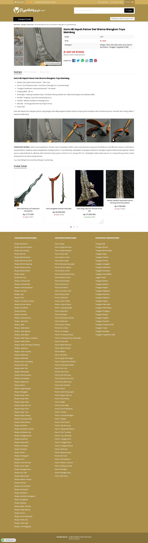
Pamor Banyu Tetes (62, 257)
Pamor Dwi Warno (61, 287)
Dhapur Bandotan (21, 244)
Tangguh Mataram (102, 294)
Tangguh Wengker (102, 331)
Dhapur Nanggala (21, 392)
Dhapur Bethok (20, 254)
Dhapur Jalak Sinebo (22, 341)
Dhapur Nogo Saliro (21, 399)
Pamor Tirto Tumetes (63, 432)
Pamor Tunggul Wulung (64, 446)
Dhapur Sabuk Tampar (22, 479)
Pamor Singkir (60, 402)
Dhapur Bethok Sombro (23, 261)
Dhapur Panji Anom (21, 442)
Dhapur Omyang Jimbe (23, 419)
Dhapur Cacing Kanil (22, 281)
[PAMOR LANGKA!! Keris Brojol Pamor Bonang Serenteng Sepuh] (120, 184)
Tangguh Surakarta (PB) (104, 324)
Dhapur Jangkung (21, 348)
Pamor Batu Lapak (61, 261)
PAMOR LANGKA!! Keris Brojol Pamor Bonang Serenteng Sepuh (120, 201)
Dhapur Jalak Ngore (21, 335)
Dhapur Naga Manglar (22, 388)
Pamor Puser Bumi (62, 372)
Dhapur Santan (20, 483)
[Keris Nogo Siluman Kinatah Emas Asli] (89, 188)
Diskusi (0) (44, 72)
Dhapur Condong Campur (24, 301)
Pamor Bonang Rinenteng (64, 274)
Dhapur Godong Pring (22, 318)
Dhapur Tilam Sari (106, 45)
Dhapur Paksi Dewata (22, 422)
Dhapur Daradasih (21, 308)
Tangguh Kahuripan (102, 271)
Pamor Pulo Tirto (61, 368)
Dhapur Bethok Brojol (22, 257)
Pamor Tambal (60, 412)
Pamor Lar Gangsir (62, 331)
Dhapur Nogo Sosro (21, 409)
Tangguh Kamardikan (103, 274)
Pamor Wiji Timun (61, 476)
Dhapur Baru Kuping (21, 250)
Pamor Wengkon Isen (63, 473)
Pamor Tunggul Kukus (63, 442)
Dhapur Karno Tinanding (23, 362)
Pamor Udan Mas (61, 449)
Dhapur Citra (19, 298)
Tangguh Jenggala (102, 264)
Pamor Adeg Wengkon (63, 250)
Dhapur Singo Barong (22, 510)
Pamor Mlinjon (60, 351)
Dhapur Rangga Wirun (22, 469)
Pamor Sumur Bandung (63, 409)
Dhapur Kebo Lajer (21, 365)
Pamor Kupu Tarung (62, 324)
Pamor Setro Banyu (62, 399)
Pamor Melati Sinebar (63, 348)
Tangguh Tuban (101, 328)
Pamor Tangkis (60, 419)
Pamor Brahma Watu (63, 277)
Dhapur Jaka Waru (21, 321)
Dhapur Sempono (21, 493)
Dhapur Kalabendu (21, 355)
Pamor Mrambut (61, 355)
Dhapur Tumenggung (22, 526)
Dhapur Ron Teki (20, 473)
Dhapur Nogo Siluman (22, 405)
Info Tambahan (31, 72)
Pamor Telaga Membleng (64, 429)
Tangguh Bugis (101, 254)
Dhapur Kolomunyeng (22, 375)
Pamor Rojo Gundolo (62, 385)
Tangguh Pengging (102, 311)
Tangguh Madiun (101, 281)
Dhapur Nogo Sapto (21, 402)
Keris (116, 45)
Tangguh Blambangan (103, 250)
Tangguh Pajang (101, 301)
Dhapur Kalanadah (21, 358)
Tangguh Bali (100, 244)
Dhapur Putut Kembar (22, 462)
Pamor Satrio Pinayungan (64, 392)
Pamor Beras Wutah (62, 271)
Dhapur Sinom (19, 513)
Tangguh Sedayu (101, 314)
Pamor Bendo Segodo (63, 267)
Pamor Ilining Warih (62, 294)
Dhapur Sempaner (21, 489)
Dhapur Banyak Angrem (23, 247)
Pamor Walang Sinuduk (63, 466)
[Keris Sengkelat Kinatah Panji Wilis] (59, 188)
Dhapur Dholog (20, 311)
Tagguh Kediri (100, 277)
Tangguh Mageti (101, 287)
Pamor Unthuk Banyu (63, 459)
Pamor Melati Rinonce (63, 345)
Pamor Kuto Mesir (61, 328)
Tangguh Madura (101, 284)
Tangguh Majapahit (102, 291)
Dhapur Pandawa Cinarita (24, 429)
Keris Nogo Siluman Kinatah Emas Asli (89, 210)
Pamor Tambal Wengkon (64, 415)
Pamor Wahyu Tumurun (64, 462)
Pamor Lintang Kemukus (64, 335)
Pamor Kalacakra (61, 311)
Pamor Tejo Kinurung (63, 425)
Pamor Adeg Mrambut (63, 247)
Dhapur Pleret (19, 452)
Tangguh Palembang (103, 308)
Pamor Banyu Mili (61, 254)
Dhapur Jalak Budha (21, 328)
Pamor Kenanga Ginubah (64, 318)
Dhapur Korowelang (21, 378)
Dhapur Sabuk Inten (21, 476)
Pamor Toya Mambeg (63, 436)
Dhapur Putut (19, 459)
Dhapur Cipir (19, 294)
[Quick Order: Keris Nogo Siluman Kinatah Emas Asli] (77, 204)
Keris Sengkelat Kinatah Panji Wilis (58, 209)
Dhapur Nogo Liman (21, 395)
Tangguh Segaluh (102, 318)
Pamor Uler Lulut (61, 456)
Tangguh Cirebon (102, 257)
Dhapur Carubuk (20, 291)
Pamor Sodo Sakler (62, 405)
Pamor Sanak (60, 388)
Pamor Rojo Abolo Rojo (63, 382)
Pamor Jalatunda (61, 298)
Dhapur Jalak (19, 324)
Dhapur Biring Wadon (22, 271)
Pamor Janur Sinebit (62, 301)
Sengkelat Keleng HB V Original (45, 2)
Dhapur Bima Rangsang (23, 264)
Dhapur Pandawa (20, 425)
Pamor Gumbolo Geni (63, 291)
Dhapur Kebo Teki (21, 368)
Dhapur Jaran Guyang (22, 351)
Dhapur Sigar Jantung (22, 506)
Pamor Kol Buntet (61, 321)
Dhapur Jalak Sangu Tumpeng (25, 338)
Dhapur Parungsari (21, 446)
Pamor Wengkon (61, 469)
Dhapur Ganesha (20, 314)
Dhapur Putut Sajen (21, 466)
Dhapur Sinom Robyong (23, 516)
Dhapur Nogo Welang (22, 415)
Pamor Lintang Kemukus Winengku (68, 338)
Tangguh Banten (101, 247)
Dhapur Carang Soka (22, 284)
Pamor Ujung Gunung (63, 452)
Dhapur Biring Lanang (22, 267)
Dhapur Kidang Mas (21, 372)
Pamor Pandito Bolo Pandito (65, 362)
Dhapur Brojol (19, 274)
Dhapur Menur (19, 385)
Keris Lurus (122, 45)
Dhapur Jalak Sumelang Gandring (27, 345)
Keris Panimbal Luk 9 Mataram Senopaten (28, 210)
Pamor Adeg (59, 244)
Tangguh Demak (101, 261)
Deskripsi (18, 72)
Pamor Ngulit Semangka (64, 358)
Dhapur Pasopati (20, 449)
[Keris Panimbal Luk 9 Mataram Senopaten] (28, 188)
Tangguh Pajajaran (102, 298)
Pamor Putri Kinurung (63, 375)
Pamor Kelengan (61, 314)
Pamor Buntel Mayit (62, 281)
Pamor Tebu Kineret (62, 422)
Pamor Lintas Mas (61, 341)
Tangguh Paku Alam (103, 304)
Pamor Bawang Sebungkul (64, 264)
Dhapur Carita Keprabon (23, 287)
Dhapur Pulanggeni (21, 456)
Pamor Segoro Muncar (63, 395)
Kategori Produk (24, 19)
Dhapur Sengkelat (21, 499)
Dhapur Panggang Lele (22, 436)
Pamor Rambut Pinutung (64, 378)
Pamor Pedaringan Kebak (64, 365)
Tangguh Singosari (102, 321)
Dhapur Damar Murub (22, 304)
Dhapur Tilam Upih (21, 523)
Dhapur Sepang (20, 503)
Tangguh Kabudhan (102, 267)
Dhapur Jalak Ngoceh (22, 331)
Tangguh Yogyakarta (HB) (119, 47)
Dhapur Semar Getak (22, 486)
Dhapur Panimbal (20, 439)
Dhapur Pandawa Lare (22, 432)
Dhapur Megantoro (21, 382)
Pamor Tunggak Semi (63, 439)
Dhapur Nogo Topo (21, 412)
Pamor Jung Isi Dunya (63, 304)
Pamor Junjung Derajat (63, 308)
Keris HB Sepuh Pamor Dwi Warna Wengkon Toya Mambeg (35, 160)
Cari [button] (130, 10)
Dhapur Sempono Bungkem (24, 496)
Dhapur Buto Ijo (20, 277)
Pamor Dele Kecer (61, 284)
